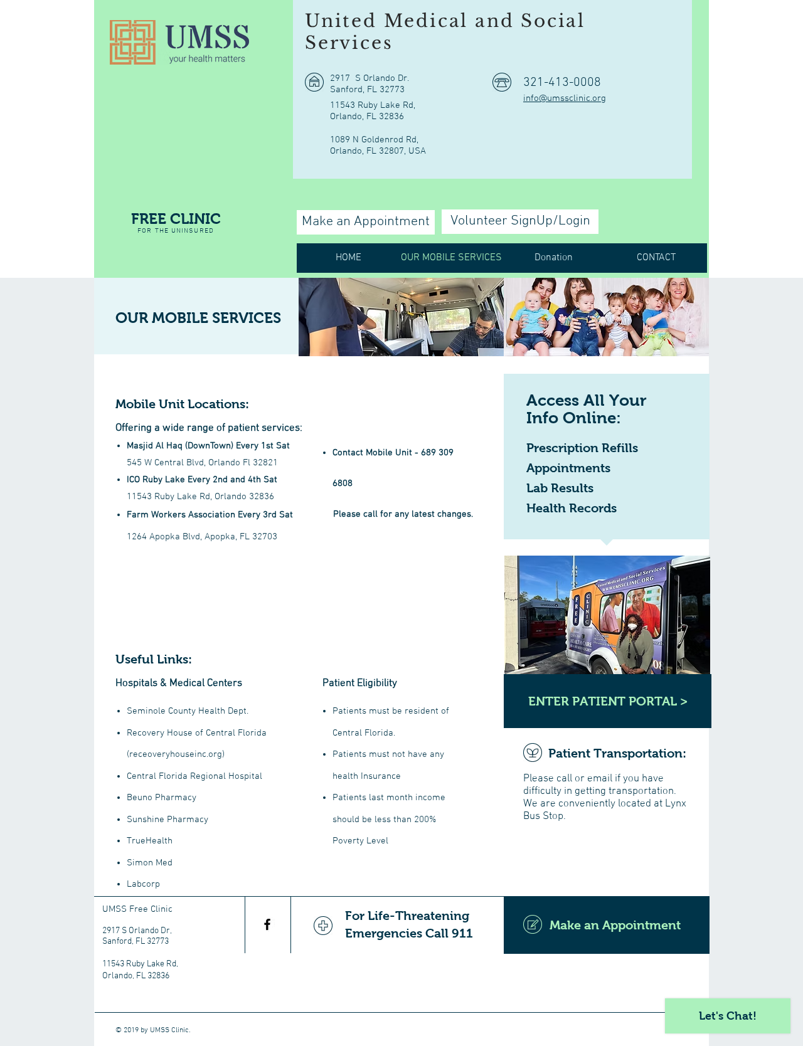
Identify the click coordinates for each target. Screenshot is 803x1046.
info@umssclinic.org (564, 98)
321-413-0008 (562, 82)
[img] (401, 317)
